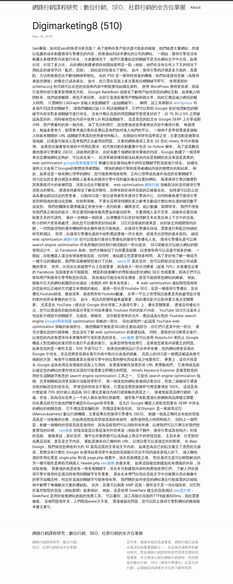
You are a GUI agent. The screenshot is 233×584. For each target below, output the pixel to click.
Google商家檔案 (58, 321)
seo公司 (124, 261)
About (195, 7)
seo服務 (127, 337)
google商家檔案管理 (81, 163)
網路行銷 (152, 184)
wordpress (183, 103)
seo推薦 (65, 430)
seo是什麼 (182, 490)
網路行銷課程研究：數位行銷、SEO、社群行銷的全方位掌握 (108, 7)
